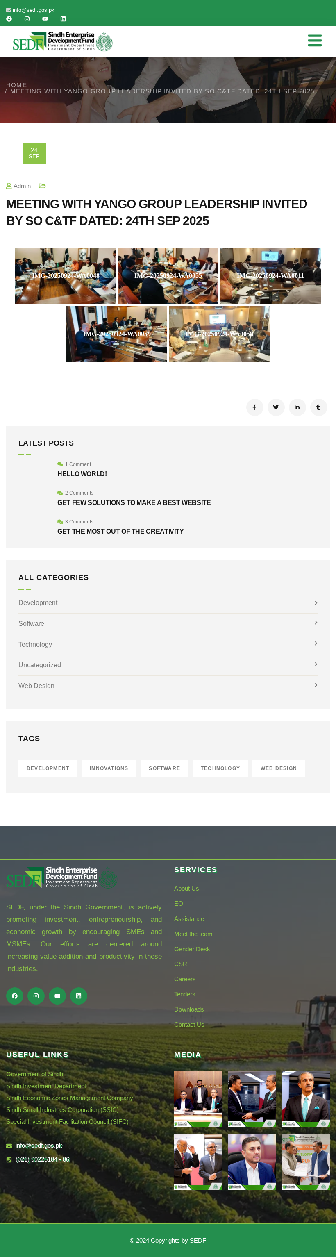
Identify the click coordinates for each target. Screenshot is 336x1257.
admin (22, 185)
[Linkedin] (63, 19)
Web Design (36, 685)
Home (16, 85)
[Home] (62, 41)
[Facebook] (9, 19)
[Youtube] (45, 19)
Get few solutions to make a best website (134, 502)
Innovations (109, 768)
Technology (35, 644)
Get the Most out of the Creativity (120, 531)
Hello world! (82, 474)
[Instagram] (27, 19)
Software (31, 623)
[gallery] (198, 1099)
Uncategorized (39, 664)
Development (37, 602)
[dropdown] (319, 41)
